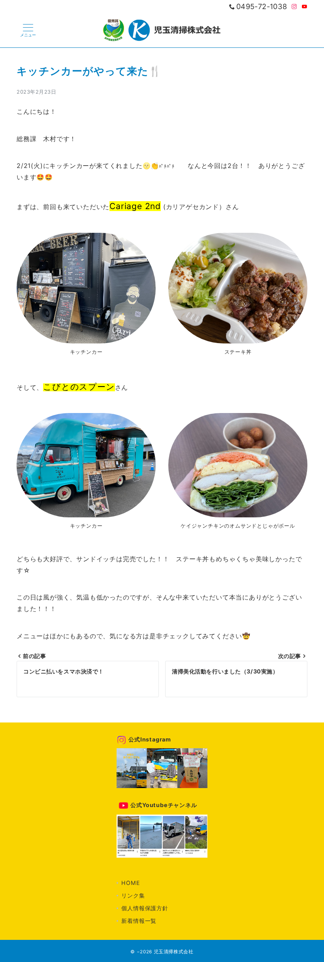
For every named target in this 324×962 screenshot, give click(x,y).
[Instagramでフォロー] (294, 7)
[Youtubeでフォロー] (304, 7)
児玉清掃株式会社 (174, 951)
